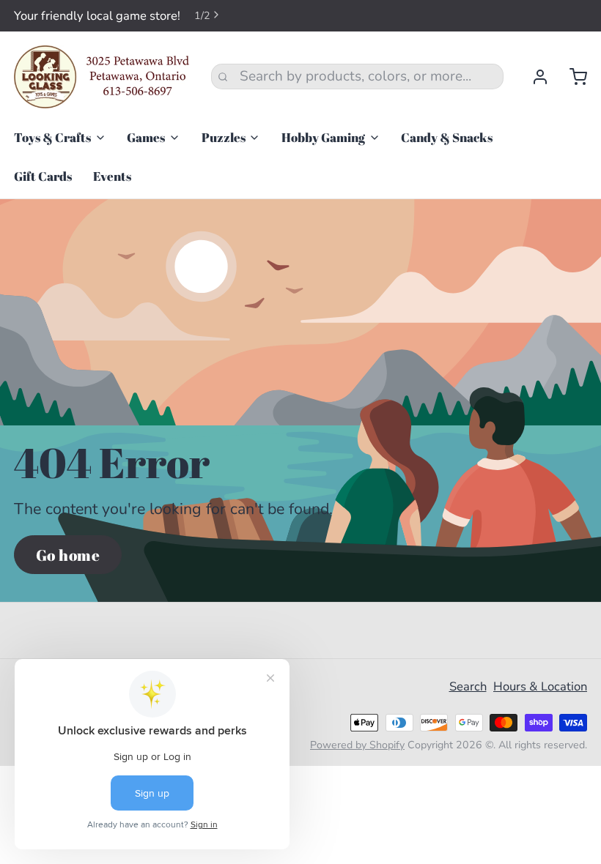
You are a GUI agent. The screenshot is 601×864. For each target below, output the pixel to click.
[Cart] (571, 77)
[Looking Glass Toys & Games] (102, 76)
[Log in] (533, 77)
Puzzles (224, 137)
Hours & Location (540, 686)
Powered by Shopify (357, 745)
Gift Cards (43, 176)
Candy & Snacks (447, 137)
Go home (68, 554)
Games (146, 137)
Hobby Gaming (323, 137)
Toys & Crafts (52, 137)
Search (468, 686)
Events (112, 176)
